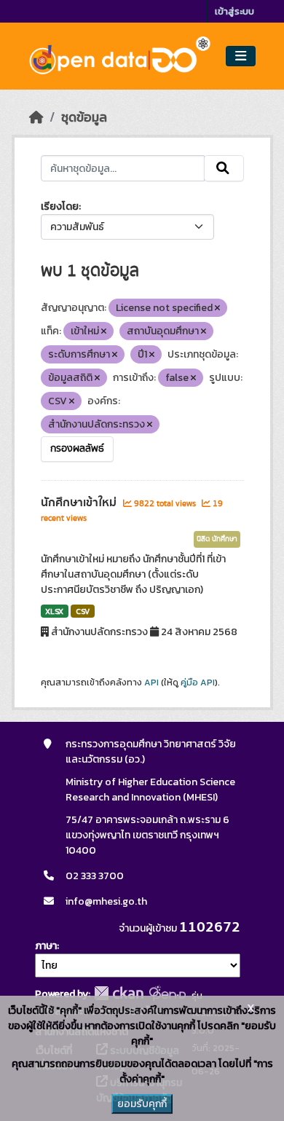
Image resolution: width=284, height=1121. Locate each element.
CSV (83, 611)
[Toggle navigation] (241, 56)
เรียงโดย (60, 206)
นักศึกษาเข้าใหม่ (80, 502)
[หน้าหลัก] (36, 117)
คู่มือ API (198, 682)
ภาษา (46, 945)
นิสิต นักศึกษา (217, 539)
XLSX (54, 611)
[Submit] (224, 168)
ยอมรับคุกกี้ (142, 1104)
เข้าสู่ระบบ (234, 11)
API (151, 682)
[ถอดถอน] (217, 308)
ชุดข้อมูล (84, 117)
